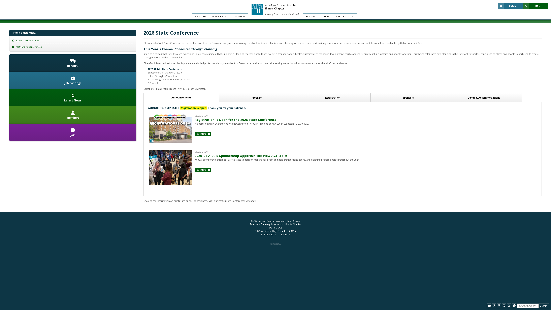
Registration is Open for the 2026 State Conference (236, 119)
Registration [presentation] (332, 97)
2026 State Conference (27, 40)
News (327, 16)
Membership (219, 16)
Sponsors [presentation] (408, 97)
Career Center (345, 16)
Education (238, 16)
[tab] (181, 97)
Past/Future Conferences (231, 201)
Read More (201, 133)
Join (537, 5)
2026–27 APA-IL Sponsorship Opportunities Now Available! (241, 155)
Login (512, 5)
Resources (312, 16)
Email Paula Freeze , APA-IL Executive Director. (181, 88)
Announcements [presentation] (181, 97)
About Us (200, 16)
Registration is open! (193, 108)
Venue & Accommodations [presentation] (484, 97)
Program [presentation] (257, 97)
